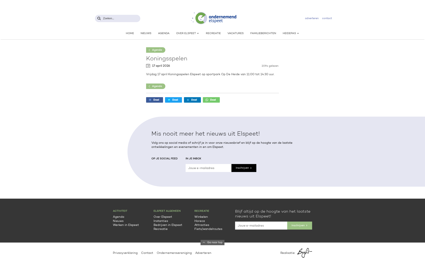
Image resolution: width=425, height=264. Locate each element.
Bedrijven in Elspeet (168, 225)
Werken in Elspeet (126, 225)
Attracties (201, 225)
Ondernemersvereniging (174, 253)
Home (130, 33)
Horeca (199, 221)
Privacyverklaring (125, 253)
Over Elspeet (163, 217)
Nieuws (146, 33)
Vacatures (235, 33)
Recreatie (213, 33)
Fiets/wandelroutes (208, 229)
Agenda (164, 33)
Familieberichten (263, 33)
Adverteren (312, 18)
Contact (327, 18)
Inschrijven (243, 168)
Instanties (161, 221)
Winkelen (201, 217)
